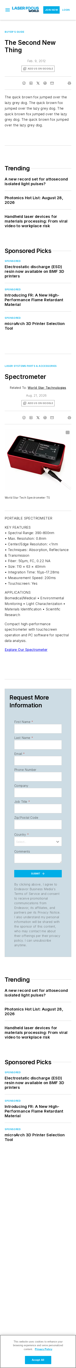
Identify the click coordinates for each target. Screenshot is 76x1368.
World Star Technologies (47, 388)
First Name (23, 722)
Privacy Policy (43, 1349)
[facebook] (24, 83)
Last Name (23, 738)
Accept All (38, 1359)
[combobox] (38, 841)
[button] (8, 10)
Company (21, 786)
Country (21, 834)
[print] (69, 83)
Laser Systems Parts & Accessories (31, 365)
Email (19, 754)
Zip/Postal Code (26, 818)
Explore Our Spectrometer (26, 650)
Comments (22, 851)
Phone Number (25, 770)
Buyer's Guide (14, 31)
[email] (52, 83)
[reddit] (45, 83)
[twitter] (38, 83)
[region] (38, 1351)
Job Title (22, 802)
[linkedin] (31, 83)
